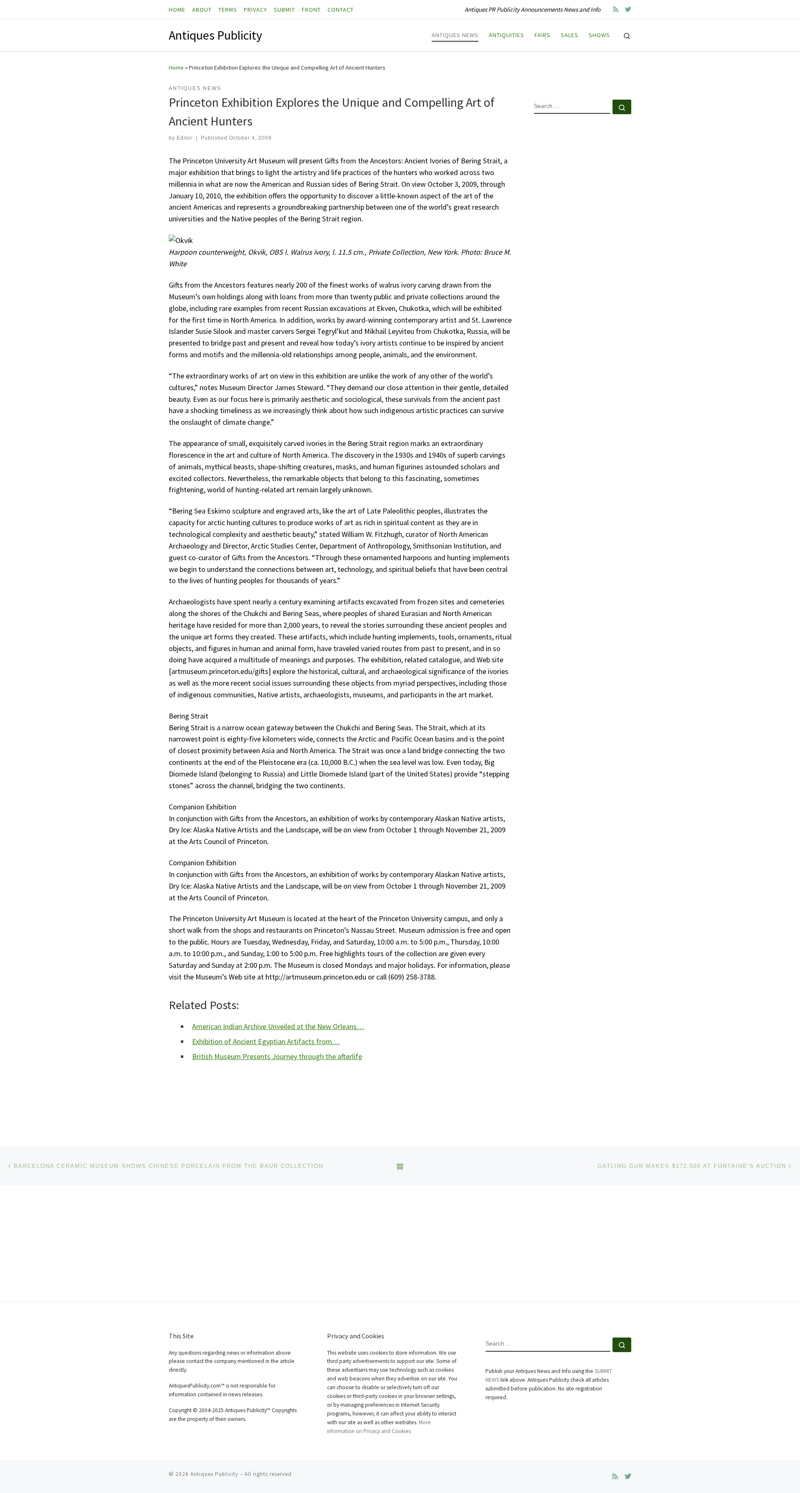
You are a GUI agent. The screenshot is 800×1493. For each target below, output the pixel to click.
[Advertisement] (582, 255)
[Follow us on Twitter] (628, 9)
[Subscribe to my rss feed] (615, 9)
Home (176, 67)
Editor (184, 138)
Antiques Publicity (214, 1474)
